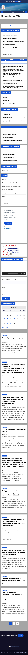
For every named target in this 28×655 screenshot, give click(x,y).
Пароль (4, 287)
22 (10, 321)
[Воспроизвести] (4, 273)
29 (10, 323)
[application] (14, 268)
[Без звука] (22, 273)
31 (17, 323)
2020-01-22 (5, 434)
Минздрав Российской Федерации (10, 193)
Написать (8, 223)
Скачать (20, 635)
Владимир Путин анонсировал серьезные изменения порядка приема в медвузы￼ (13, 552)
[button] (23, 11)
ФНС (3, 200)
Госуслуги (4, 179)
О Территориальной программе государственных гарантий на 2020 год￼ (13, 493)
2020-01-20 (5, 468)
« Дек (3, 327)
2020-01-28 (5, 405)
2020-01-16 (5, 497)
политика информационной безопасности (9, 635)
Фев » (7, 327)
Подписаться (6, 25)
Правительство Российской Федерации (12, 186)
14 (7, 318)
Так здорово (5, 203)
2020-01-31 (5, 342)
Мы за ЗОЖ (5, 170)
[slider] (13, 273)
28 (7, 323)
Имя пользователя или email (9, 279)
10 (17, 315)
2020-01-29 (5, 375)
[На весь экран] (24, 273)
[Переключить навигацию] (13, 12)
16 (14, 318)
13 (4, 318)
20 (4, 321)
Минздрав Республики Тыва (9, 189)
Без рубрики (4, 335)
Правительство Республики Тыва (10, 182)
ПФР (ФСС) (5, 196)
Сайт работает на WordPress (7, 652)
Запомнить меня (8, 294)
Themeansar (24, 652)
